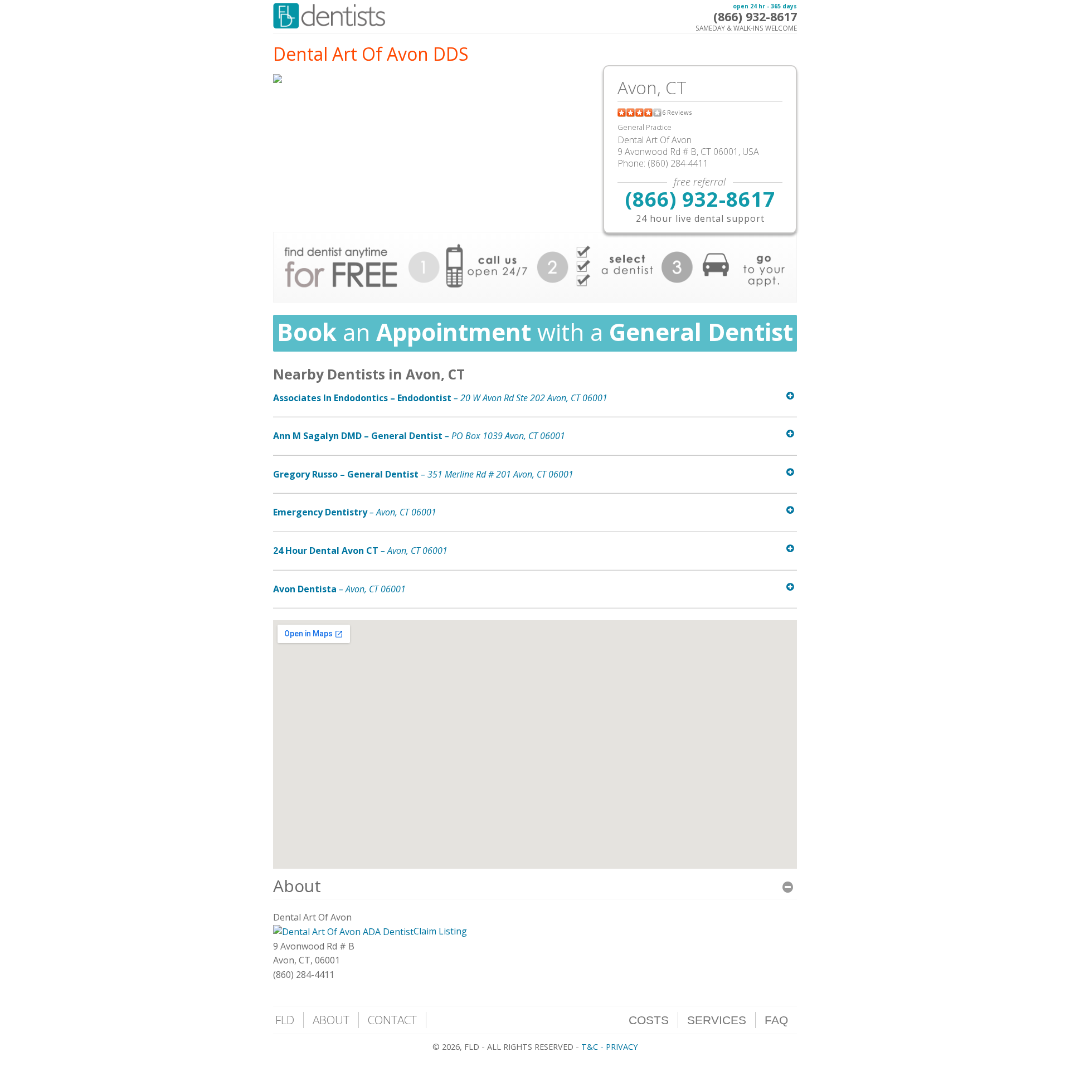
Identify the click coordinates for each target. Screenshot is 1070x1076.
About (297, 885)
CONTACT (392, 1020)
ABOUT (331, 1020)
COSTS (649, 1020)
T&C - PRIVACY (609, 1046)
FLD (284, 1020)
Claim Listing (440, 931)
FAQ (776, 1020)
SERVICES (716, 1020)
